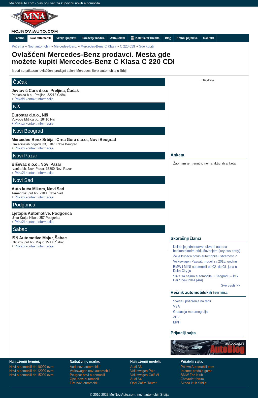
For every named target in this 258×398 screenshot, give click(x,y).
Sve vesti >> (230, 285)
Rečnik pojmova (187, 38)
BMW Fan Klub (192, 375)
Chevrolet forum (192, 379)
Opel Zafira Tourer (143, 383)
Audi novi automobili (84, 367)
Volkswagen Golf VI (144, 375)
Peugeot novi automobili (87, 375)
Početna (19, 38)
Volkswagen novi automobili (90, 371)
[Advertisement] (157, 20)
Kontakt (208, 38)
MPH (176, 322)
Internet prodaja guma (196, 371)
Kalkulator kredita (147, 38)
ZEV (176, 317)
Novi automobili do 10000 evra (31, 367)
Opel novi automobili (85, 379)
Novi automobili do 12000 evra (31, 371)
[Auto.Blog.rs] (208, 354)
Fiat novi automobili (84, 383)
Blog (168, 38)
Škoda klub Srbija (193, 383)
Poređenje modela (93, 38)
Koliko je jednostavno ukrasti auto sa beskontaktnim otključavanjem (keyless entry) (206, 249)
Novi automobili (40, 38)
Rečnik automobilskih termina (199, 292)
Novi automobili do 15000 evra (31, 375)
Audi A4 (136, 379)
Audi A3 (136, 367)
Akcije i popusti (66, 38)
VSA (176, 306)
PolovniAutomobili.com (197, 367)
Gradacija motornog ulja (190, 312)
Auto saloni (117, 38)
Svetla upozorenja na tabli (192, 301)
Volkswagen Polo (142, 371)
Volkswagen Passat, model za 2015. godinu (205, 261)
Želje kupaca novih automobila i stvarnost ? (205, 256)
